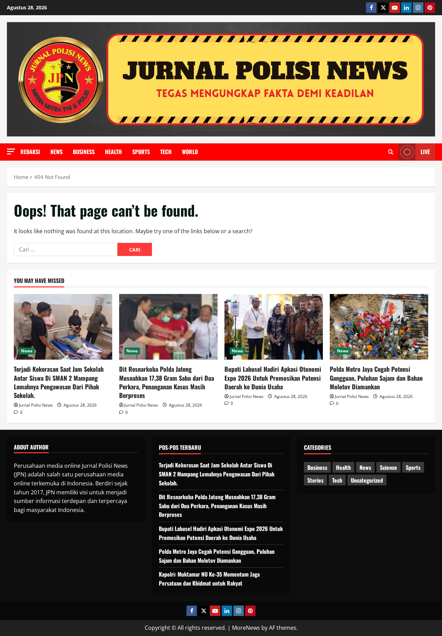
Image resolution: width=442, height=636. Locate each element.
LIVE (425, 152)
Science (388, 467)
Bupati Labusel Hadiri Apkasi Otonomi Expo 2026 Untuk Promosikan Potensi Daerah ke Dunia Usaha (272, 377)
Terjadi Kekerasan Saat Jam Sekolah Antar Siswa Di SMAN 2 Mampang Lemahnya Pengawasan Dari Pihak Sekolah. (59, 382)
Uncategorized (367, 480)
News (56, 152)
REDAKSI (30, 152)
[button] (11, 151)
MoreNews (246, 628)
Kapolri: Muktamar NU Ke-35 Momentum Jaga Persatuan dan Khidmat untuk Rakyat (209, 578)
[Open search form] (390, 152)
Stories (315, 480)
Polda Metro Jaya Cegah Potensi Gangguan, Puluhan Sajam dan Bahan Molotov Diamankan (376, 377)
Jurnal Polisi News (36, 405)
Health (113, 152)
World (190, 152)
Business (84, 152)
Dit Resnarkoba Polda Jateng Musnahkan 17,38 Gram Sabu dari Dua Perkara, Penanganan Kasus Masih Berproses (166, 382)
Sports (141, 152)
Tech (166, 152)
